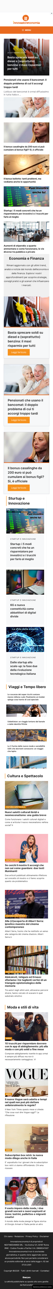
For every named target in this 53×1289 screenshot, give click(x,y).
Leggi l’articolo (18, 352)
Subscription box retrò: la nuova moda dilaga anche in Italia (24, 1157)
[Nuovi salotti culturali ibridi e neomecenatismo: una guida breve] (26, 795)
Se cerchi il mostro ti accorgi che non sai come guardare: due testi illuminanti (24, 868)
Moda (8, 1038)
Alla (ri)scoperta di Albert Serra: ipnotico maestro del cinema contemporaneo (24, 924)
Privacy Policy (32, 1236)
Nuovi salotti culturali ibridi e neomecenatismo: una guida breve (25, 814)
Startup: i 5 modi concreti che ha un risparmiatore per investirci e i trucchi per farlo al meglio (26, 213)
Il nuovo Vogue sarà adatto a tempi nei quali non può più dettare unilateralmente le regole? (26, 1102)
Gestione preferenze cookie (42, 1287)
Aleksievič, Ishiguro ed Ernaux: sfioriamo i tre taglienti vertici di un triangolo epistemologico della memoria (26, 981)
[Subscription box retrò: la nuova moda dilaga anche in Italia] (26, 1138)
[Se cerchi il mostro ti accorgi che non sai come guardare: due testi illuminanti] (26, 848)
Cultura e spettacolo (15, 807)
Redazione (19, 1236)
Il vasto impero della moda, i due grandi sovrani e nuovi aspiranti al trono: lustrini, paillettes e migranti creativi (25, 1213)
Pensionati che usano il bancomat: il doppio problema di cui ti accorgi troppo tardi (25, 83)
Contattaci (44, 1271)
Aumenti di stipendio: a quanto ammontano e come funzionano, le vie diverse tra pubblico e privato (24, 248)
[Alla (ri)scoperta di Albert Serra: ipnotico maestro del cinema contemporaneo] (26, 904)
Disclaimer (44, 1236)
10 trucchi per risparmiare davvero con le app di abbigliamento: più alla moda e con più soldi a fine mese (26, 1046)
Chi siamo (8, 1236)
